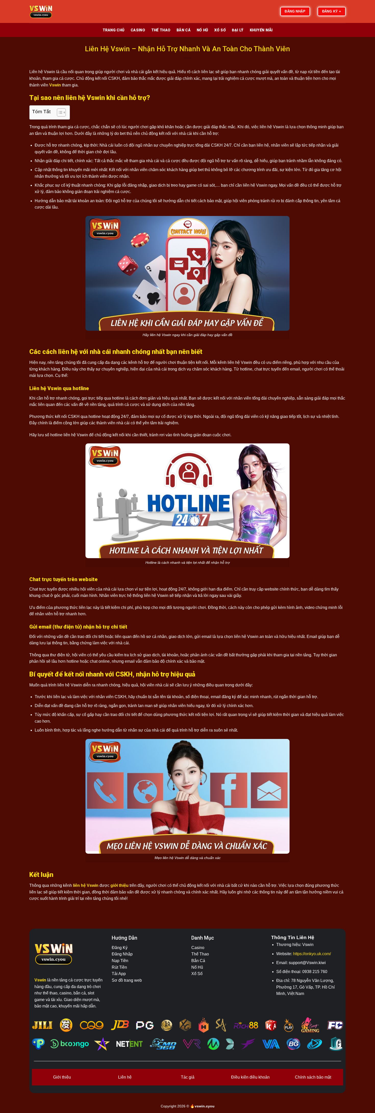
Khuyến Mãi (261, 30)
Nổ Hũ (202, 30)
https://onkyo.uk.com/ (312, 954)
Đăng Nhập (122, 954)
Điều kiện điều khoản (250, 1077)
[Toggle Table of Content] (59, 112)
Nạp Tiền (120, 960)
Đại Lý (238, 30)
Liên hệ (125, 1077)
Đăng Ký (120, 947)
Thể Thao (160, 30)
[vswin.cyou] (54, 11)
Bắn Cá (184, 30)
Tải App (119, 973)
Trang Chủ (114, 30)
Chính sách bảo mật (313, 1077)
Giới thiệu (62, 1077)
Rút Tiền (119, 967)
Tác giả (187, 1077)
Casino (138, 30)
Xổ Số (220, 30)
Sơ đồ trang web (127, 980)
